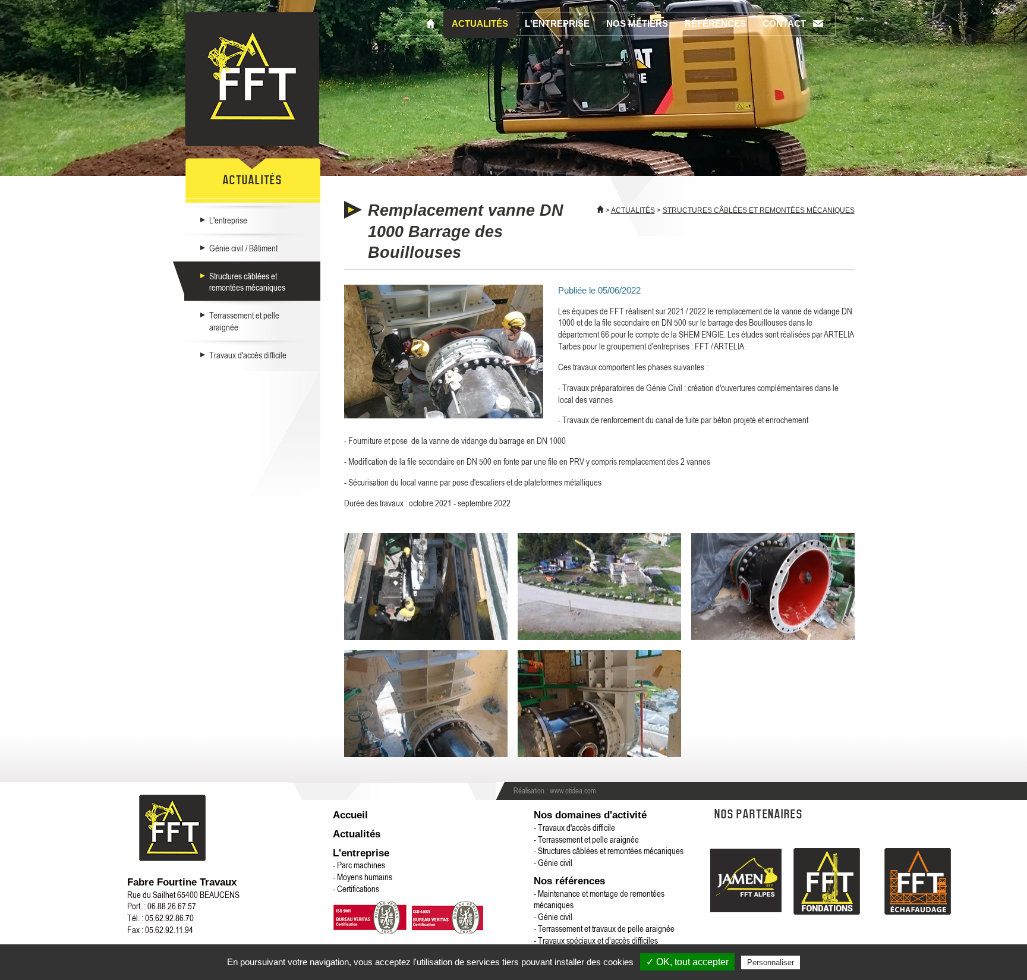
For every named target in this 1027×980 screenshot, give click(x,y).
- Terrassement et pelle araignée (586, 839)
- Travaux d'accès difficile (574, 827)
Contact (784, 23)
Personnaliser (770, 962)
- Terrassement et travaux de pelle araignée (604, 928)
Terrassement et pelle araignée (244, 320)
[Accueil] (430, 24)
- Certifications (356, 888)
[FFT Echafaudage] (917, 882)
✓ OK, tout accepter (687, 962)
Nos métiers (637, 23)
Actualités (480, 23)
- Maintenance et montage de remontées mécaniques (599, 899)
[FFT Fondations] (827, 882)
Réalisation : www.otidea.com (555, 790)
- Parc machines (359, 864)
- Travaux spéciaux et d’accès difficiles (596, 940)
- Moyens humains (362, 876)
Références (715, 23)
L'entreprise (557, 23)
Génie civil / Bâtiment (243, 247)
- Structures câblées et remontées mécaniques (608, 850)
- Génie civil (553, 862)
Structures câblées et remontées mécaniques (247, 281)
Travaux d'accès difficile (247, 354)
